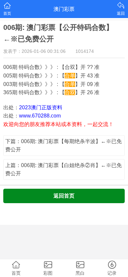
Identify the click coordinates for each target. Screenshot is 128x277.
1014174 (84, 51)
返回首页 (64, 196)
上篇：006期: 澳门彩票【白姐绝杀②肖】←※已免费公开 (63, 169)
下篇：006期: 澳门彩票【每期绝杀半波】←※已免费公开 (63, 145)
